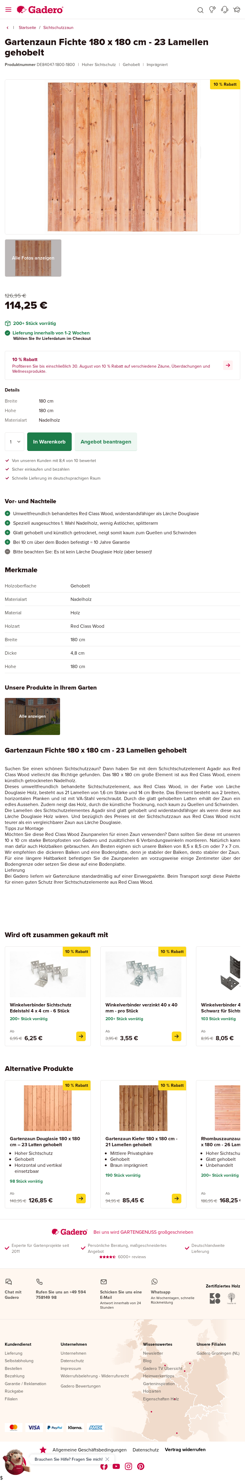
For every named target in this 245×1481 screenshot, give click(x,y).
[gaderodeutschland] (104, 1466)
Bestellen (13, 1368)
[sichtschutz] (7, 27)
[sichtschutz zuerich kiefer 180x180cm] (176, 1198)
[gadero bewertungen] (43, 1449)
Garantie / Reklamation (25, 1384)
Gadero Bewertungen (81, 1386)
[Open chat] (17, 1464)
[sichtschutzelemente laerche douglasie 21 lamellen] (81, 1198)
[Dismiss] (107, 1459)
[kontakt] (224, 9)
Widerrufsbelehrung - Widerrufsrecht (95, 1376)
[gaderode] (141, 1466)
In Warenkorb (49, 442)
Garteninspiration (159, 1384)
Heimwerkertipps (158, 1376)
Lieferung (13, 1353)
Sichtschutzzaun (58, 27)
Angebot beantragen (106, 442)
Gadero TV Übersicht (162, 1368)
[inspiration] (212, 9)
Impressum (71, 1368)
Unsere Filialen (211, 1344)
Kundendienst (18, 1344)
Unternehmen (74, 1344)
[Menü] (8, 9)
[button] (200, 10)
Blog (147, 1361)
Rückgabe (14, 1391)
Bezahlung (14, 1376)
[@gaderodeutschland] (116, 1466)
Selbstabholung (19, 1361)
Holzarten (152, 1391)
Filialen (11, 1399)
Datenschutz (72, 1361)
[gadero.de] (128, 1466)
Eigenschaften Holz (161, 1399)
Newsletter (153, 1353)
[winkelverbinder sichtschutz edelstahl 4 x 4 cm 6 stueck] (81, 1036)
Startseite (27, 27)
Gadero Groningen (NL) (218, 1353)
